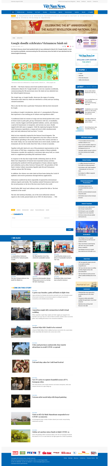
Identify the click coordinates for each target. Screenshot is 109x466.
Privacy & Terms (91, 458)
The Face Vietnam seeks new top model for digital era (20, 279)
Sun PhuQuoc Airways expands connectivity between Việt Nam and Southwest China (86, 239)
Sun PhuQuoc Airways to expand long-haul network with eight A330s (87, 250)
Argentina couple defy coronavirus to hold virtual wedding (50, 311)
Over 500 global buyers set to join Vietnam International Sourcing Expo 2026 (91, 102)
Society (45, 12)
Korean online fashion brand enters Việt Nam (90, 91)
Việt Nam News (54, 6)
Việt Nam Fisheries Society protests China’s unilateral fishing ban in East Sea (87, 275)
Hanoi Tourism (73, 15)
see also (16, 238)
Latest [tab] (80, 86)
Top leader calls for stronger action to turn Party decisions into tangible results (87, 152)
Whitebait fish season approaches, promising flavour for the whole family (86, 294)
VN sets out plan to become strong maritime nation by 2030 (86, 141)
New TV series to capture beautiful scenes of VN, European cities (50, 381)
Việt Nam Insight (15, 17)
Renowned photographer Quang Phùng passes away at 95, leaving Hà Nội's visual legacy (41, 280)
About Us (89, 1)
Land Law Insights (64, 15)
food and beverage (39, 209)
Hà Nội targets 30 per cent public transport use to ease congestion (86, 211)
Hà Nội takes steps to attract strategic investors (87, 196)
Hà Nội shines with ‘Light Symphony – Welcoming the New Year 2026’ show (87, 169)
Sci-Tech (37, 12)
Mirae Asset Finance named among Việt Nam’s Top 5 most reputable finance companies (86, 245)
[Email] (72, 46)
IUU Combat (24, 17)
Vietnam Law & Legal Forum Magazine (66, 1)
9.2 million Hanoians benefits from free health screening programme (86, 164)
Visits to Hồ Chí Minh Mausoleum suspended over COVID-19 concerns (50, 415)
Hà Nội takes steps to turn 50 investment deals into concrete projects (85, 187)
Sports (60, 12)
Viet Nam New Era (38, 15)
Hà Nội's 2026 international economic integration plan (87, 192)
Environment (68, 12)
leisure (32, 209)
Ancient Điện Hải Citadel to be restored (47, 327)
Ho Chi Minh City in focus (85, 15)
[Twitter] (65, 46)
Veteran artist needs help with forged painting (49, 397)
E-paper (81, 70)
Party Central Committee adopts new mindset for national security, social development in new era (87, 146)
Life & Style (53, 12)
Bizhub (78, 1)
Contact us (82, 458)
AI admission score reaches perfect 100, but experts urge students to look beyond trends (91, 111)
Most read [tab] (91, 86)
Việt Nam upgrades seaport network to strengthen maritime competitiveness (86, 264)
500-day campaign (34, 17)
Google (47, 209)
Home (14, 38)
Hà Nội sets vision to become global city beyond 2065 (86, 215)
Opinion (77, 12)
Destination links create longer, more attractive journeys (62, 279)
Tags (13, 209)
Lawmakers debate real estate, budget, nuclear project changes (90, 120)
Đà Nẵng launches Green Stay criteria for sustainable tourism (41, 257)
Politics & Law (20, 12)
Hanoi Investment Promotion (50, 15)
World (83, 12)
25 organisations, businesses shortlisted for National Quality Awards (19, 257)
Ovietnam (83, 1)
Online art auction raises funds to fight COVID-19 (50, 432)
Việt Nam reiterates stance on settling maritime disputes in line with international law (87, 269)
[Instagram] (70, 46)
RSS (97, 458)
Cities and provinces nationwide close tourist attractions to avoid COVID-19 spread (49, 346)
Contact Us (95, 1)
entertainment (25, 209)
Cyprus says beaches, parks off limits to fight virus (50, 292)
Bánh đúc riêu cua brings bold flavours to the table (85, 304)
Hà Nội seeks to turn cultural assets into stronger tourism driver (86, 208)
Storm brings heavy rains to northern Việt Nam (91, 127)
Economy (29, 12)
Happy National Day (45, 17)
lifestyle (18, 209)
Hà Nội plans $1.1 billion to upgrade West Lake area (86, 174)
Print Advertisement (83, 77)
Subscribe (81, 75)
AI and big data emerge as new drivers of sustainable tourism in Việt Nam (63, 257)
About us (76, 458)
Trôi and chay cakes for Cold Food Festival (47, 362)
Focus (13, 15)
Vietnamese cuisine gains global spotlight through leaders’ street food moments (87, 299)
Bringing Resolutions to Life (25, 15)
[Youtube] (68, 46)
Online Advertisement (84, 80)
